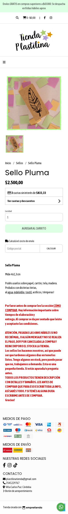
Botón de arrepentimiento (18, 490)
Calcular (51, 248)
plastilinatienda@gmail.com (21, 478)
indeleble (19, 292)
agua (10, 292)
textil (29, 292)
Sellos (19, 163)
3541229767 (12, 482)
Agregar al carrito (34, 228)
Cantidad (8, 211)
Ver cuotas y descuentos (21, 201)
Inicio (8, 163)
